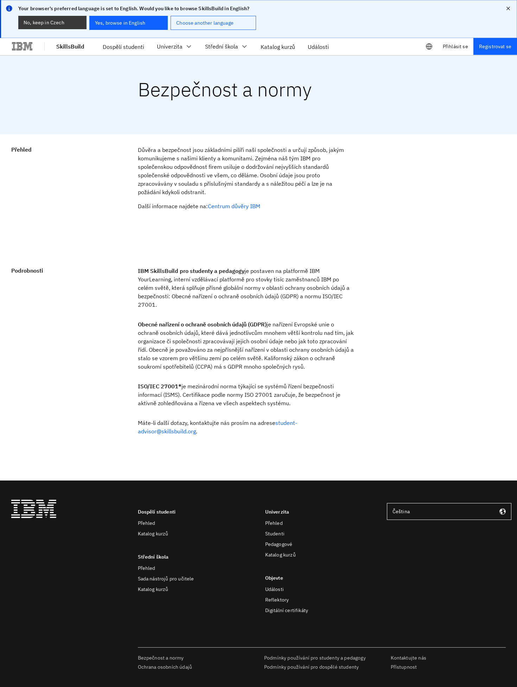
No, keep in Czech (44, 22)
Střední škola (221, 46)
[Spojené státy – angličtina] (429, 46)
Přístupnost (404, 667)
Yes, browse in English (120, 23)
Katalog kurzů (153, 533)
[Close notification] (508, 8)
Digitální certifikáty (286, 610)
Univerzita (170, 46)
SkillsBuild (70, 46)
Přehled (146, 523)
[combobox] (449, 511)
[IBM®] (22, 46)
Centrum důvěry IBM (234, 206)
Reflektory (277, 600)
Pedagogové (279, 544)
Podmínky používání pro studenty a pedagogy (315, 658)
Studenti (275, 533)
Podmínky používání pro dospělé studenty (311, 667)
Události (274, 589)
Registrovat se (495, 46)
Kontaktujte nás (408, 658)
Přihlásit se (455, 46)
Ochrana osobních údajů (165, 667)
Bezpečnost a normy (161, 658)
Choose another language (205, 23)
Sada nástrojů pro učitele (166, 578)
